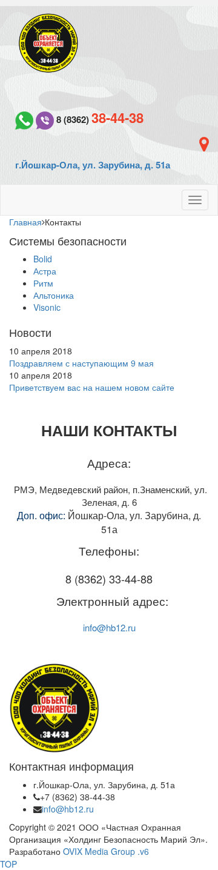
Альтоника (53, 295)
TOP (8, 864)
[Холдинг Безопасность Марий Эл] (48, 42)
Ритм (43, 283)
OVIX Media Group (99, 851)
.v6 (143, 851)
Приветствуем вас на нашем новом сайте (91, 387)
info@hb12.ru (109, 627)
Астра (44, 271)
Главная (25, 222)
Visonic (47, 307)
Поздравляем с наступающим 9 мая (81, 363)
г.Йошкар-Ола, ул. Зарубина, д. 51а (92, 164)
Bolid (42, 259)
